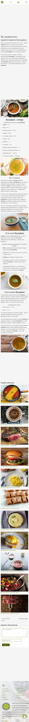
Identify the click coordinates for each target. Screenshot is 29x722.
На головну (5, 688)
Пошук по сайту (21, 695)
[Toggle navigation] (26, 2)
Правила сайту (20, 688)
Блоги (3, 695)
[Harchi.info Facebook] (14, 685)
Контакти (19, 693)
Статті (3, 693)
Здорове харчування (5, 698)
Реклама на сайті (21, 691)
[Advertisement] (14, 18)
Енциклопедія (5, 691)
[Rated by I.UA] (4, 720)
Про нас (19, 697)
